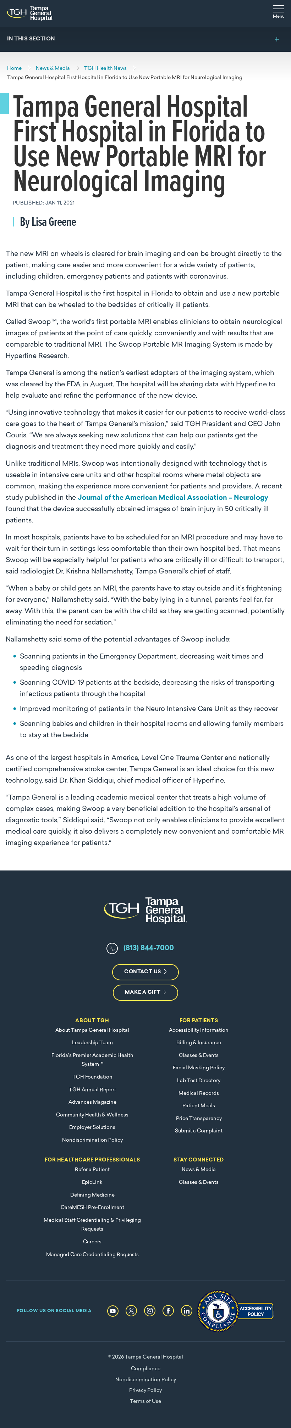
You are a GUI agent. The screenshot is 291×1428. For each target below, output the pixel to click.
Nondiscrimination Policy (92, 1140)
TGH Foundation (92, 1077)
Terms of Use (145, 1401)
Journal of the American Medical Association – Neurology (173, 498)
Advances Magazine (92, 1102)
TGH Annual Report (92, 1090)
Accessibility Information (199, 1030)
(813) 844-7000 (148, 948)
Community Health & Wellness (92, 1115)
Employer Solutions (92, 1127)
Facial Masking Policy (199, 1068)
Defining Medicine (92, 1195)
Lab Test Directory (198, 1080)
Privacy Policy (145, 1390)
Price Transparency (199, 1118)
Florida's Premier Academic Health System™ (92, 1060)
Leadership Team (92, 1043)
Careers (92, 1242)
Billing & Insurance (198, 1043)
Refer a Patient (92, 1169)
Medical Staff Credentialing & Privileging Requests (92, 1225)
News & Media (199, 1169)
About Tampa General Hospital (92, 1030)
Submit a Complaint (199, 1131)
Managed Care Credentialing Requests (92, 1255)
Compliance (145, 1369)
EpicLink (92, 1182)
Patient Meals (198, 1106)
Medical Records (199, 1093)
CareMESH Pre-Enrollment (92, 1207)
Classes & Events (199, 1055)
